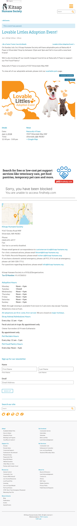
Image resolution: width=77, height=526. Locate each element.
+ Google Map (32, 139)
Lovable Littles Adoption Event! (64, 44)
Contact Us (43, 476)
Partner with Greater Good (10, 466)
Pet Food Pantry (7, 488)
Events (5, 502)
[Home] (12, 10)
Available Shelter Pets (9, 431)
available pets (52, 71)
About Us (41, 469)
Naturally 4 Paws (33, 131)
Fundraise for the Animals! (10, 452)
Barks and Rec (44, 437)
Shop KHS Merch (7, 459)
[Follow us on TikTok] (22, 414)
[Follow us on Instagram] (12, 414)
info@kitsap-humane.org (53, 264)
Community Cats (44, 446)
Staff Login (38, 519)
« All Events (5, 20)
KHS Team (43, 481)
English (10, 1)
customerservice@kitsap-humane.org (51, 249)
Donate (5, 446)
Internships (43, 433)
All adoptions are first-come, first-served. (19, 313)
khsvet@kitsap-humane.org (47, 252)
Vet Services (42, 443)
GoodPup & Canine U (9, 440)
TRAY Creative (44, 517)
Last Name (42, 372)
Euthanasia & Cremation (46, 448)
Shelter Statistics (44, 483)
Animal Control (7, 472)
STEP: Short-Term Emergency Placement (14, 490)
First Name (6, 372)
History (42, 479)
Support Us (5, 443)
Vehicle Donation (8, 461)
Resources (5, 469)
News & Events (6, 496)
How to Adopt (7, 433)
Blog (4, 498)
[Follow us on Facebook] (8, 414)
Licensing (5, 483)
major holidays (58, 313)
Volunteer (42, 435)
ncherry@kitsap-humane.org (50, 255)
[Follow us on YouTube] (17, 414)
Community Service (45, 431)
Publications (6, 500)
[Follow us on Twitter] (3, 414)
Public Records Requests (46, 488)
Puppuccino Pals (7, 457)
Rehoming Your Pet (8, 492)
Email (4, 378)
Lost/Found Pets (7, 481)
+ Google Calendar (66, 75)
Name (4, 364)
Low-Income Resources (9, 479)
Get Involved (42, 428)
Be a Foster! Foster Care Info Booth (14, 44)
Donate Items (7, 448)
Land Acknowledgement (46, 440)
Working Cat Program (9, 437)
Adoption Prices (7, 435)
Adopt (4, 428)
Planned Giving (7, 455)
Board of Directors (45, 472)
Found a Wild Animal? (9, 476)
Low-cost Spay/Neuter (46, 450)
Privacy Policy (44, 485)
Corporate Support (8, 450)
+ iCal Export (69, 79)
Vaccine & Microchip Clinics (47, 452)
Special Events (7, 505)
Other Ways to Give (8, 464)
